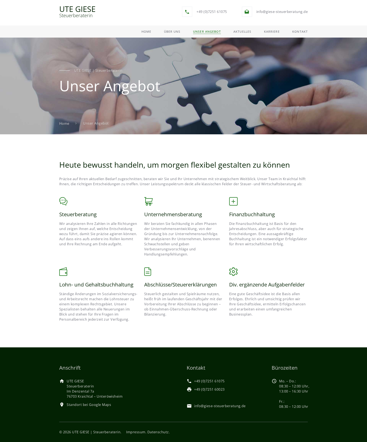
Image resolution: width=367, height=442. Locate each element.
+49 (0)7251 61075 (211, 11)
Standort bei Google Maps (89, 404)
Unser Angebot (207, 31)
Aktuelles (242, 31)
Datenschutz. (158, 432)
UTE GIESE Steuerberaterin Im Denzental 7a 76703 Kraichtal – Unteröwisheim (95, 389)
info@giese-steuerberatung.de (282, 11)
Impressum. (136, 432)
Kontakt (300, 31)
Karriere (272, 31)
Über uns (172, 31)
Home (146, 31)
